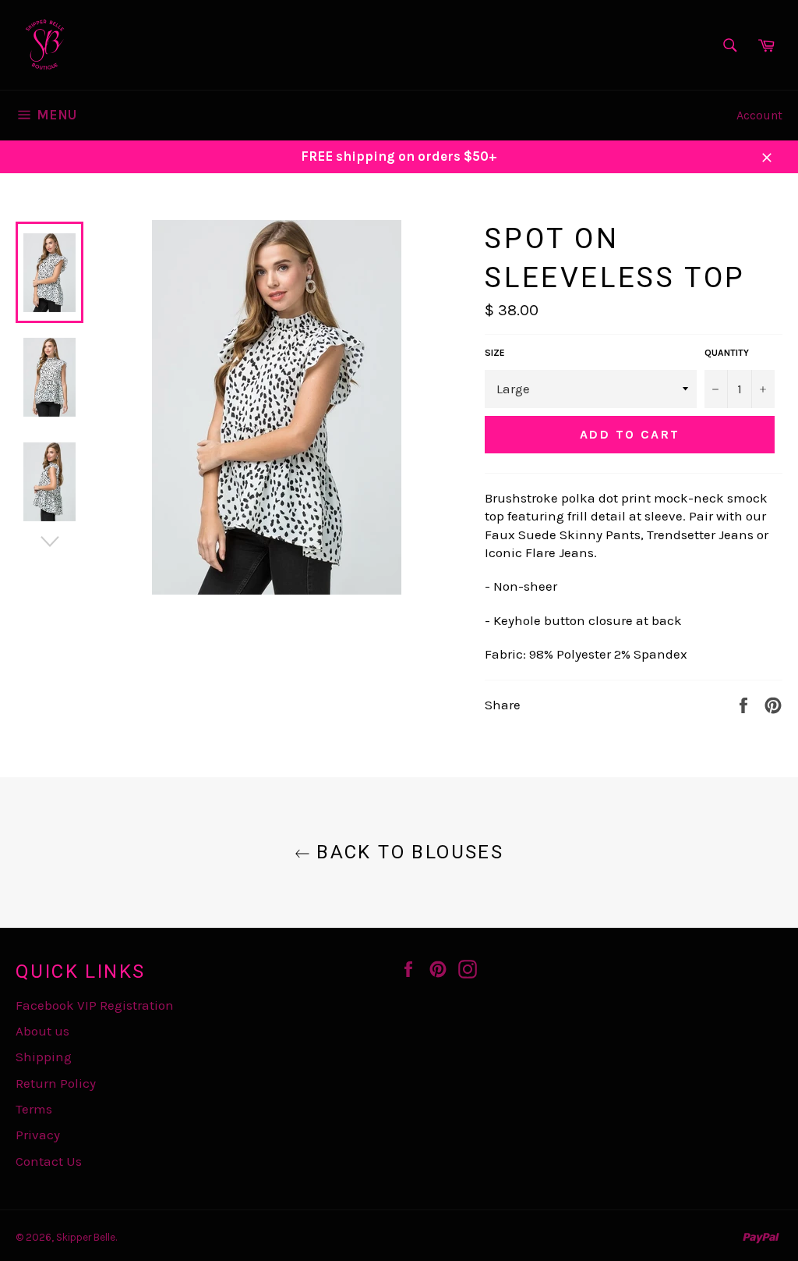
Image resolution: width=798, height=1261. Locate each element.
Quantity (726, 352)
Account (759, 115)
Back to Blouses (406, 852)
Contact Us (49, 1161)
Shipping (44, 1056)
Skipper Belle (85, 1237)
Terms (34, 1109)
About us (42, 1031)
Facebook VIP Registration (95, 1005)
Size (495, 352)
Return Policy (56, 1083)
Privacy (38, 1134)
